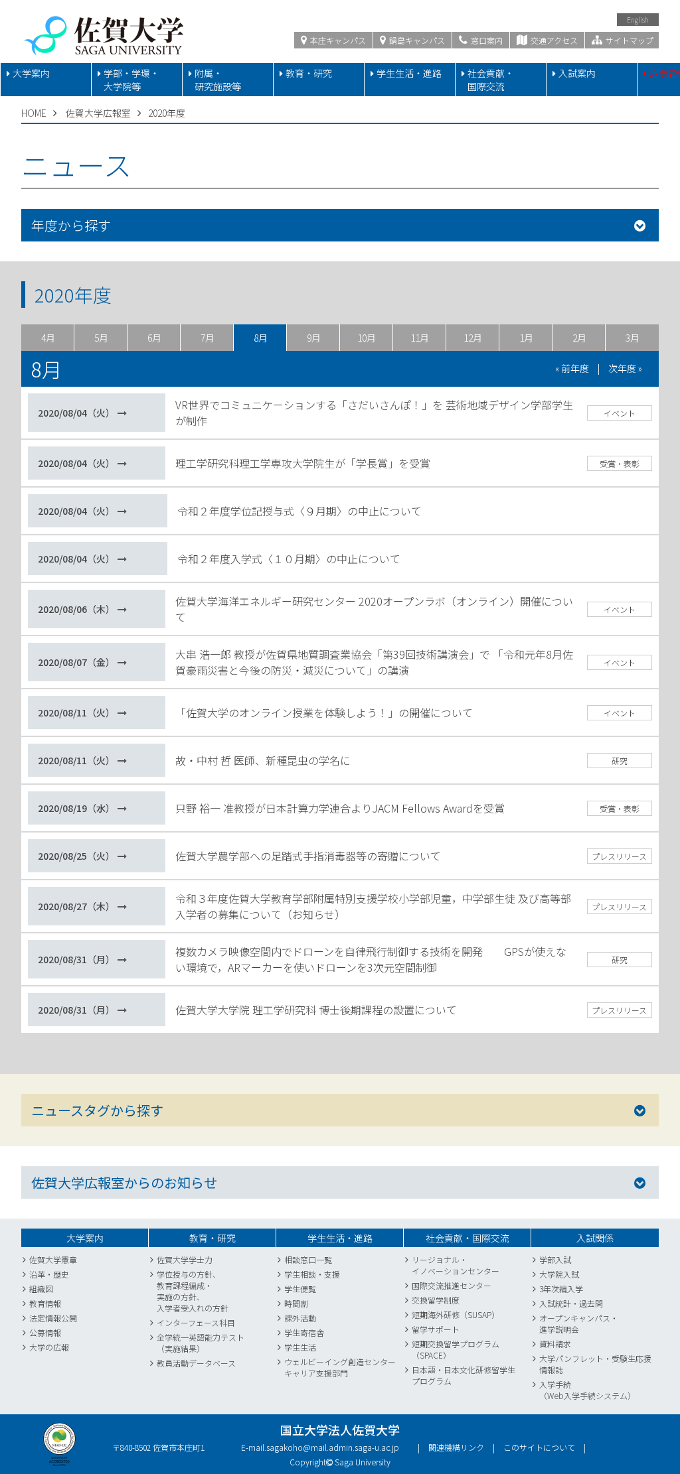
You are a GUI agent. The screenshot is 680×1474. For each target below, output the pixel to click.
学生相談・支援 (312, 1274)
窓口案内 (486, 40)
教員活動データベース (196, 1363)
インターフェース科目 (196, 1322)
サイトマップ (628, 40)
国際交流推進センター (451, 1285)
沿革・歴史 (49, 1274)
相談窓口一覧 (308, 1259)
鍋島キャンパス (416, 40)
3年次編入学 (561, 1288)
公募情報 (45, 1332)
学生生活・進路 (409, 73)
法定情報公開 (53, 1317)
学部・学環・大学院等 (131, 79)
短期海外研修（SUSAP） (455, 1314)
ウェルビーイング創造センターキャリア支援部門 (340, 1367)
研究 (620, 760)
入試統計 (555, 1303)
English (638, 20)
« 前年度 (572, 368)
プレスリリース (619, 856)
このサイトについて (539, 1447)
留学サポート (436, 1329)
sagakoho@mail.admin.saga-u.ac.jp (332, 1447)
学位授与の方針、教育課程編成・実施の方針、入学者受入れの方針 (192, 1290)
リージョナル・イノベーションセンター (455, 1265)
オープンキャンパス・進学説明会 (578, 1323)
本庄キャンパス (337, 40)
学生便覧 (300, 1288)
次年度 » (625, 368)
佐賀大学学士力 (184, 1259)
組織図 (41, 1288)
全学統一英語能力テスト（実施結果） (200, 1342)
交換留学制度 (436, 1300)
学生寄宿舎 (304, 1332)
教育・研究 (309, 73)
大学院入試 (559, 1274)
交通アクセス (553, 40)
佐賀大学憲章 (53, 1259)
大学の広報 (49, 1347)
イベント (620, 413)
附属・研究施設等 (218, 79)
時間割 (296, 1303)
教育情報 (45, 1303)
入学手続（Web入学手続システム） (587, 1389)
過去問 (591, 1303)
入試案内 (577, 73)
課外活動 (300, 1317)
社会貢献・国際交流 (491, 79)
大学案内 (31, 73)
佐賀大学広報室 (98, 112)
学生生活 (300, 1347)
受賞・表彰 (619, 463)
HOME (33, 112)
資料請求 (555, 1343)
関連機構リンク (456, 1447)
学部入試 (555, 1259)
